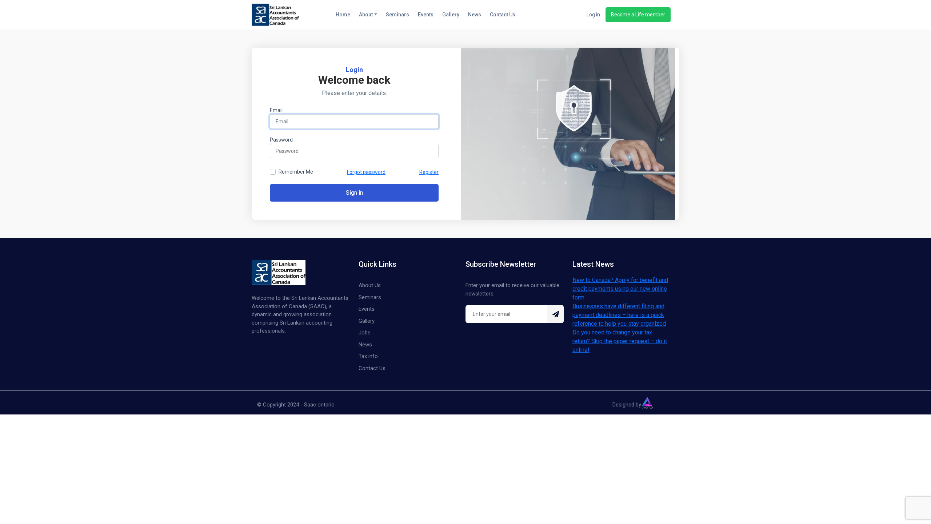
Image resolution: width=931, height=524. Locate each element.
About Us (370, 285)
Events (425, 14)
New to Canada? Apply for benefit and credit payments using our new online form (620, 289)
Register (429, 172)
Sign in (354, 192)
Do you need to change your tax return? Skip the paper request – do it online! (619, 341)
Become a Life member (638, 14)
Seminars (397, 14)
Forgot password (366, 172)
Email (276, 110)
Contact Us (502, 14)
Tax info (368, 356)
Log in (593, 14)
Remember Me (296, 172)
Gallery (450, 14)
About (366, 14)
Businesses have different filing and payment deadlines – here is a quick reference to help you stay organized (619, 315)
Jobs (365, 332)
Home (343, 14)
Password (281, 140)
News (474, 14)
